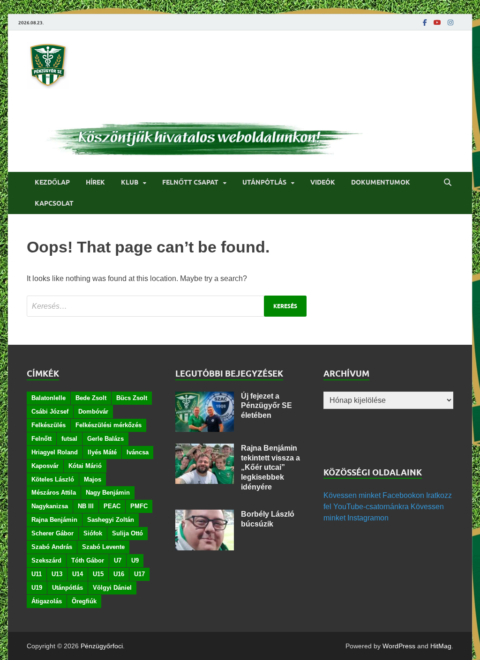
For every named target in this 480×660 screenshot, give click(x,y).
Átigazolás (46, 601)
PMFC (139, 506)
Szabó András (51, 546)
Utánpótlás (264, 182)
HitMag (440, 646)
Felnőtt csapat (190, 182)
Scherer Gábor (52, 533)
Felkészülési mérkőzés (108, 425)
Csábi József (49, 411)
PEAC (112, 506)
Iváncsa (138, 452)
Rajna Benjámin (54, 519)
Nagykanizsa (49, 506)
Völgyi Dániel (112, 587)
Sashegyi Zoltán (110, 519)
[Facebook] (424, 22)
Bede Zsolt (90, 397)
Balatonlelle (48, 397)
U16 (118, 574)
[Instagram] (450, 22)
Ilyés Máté (102, 452)
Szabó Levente (103, 546)
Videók (322, 182)
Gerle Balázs (105, 438)
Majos (92, 479)
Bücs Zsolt (131, 397)
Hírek (95, 182)
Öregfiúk (84, 601)
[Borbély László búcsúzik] (204, 515)
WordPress (398, 646)
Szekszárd (46, 560)
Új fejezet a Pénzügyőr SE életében (266, 406)
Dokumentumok (380, 182)
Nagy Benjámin (108, 492)
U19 (36, 587)
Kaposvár (45, 465)
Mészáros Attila (53, 492)
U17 (139, 574)
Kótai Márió (85, 465)
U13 (57, 574)
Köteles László (52, 479)
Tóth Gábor (87, 560)
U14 (77, 574)
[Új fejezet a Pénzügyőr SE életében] (204, 397)
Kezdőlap (52, 182)
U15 (98, 574)
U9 (135, 560)
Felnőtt (41, 438)
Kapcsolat (54, 203)
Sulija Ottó (127, 533)
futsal (69, 438)
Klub (129, 182)
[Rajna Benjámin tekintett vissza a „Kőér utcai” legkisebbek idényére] (204, 449)
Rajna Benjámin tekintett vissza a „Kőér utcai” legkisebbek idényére (270, 467)
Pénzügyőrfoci (102, 646)
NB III (86, 506)
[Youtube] (437, 22)
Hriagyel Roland (54, 452)
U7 (117, 560)
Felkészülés (48, 425)
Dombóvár (93, 411)
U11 (36, 574)
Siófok (92, 533)
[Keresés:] (167, 306)
